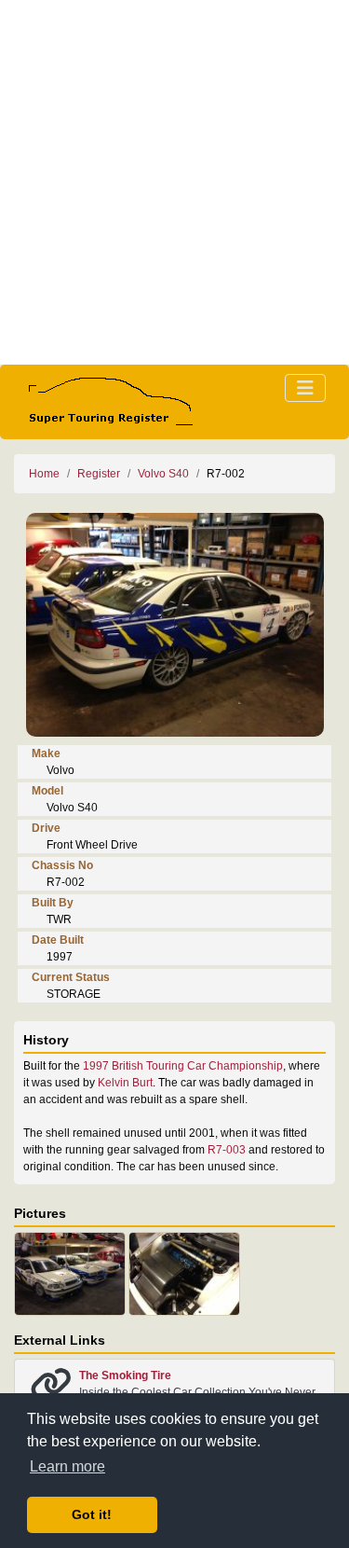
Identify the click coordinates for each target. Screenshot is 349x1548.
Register (98, 473)
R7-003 (227, 1149)
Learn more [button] (67, 1466)
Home (44, 473)
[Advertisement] (174, 182)
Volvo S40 (163, 473)
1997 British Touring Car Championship (183, 1065)
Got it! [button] (92, 1514)
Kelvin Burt (124, 1082)
